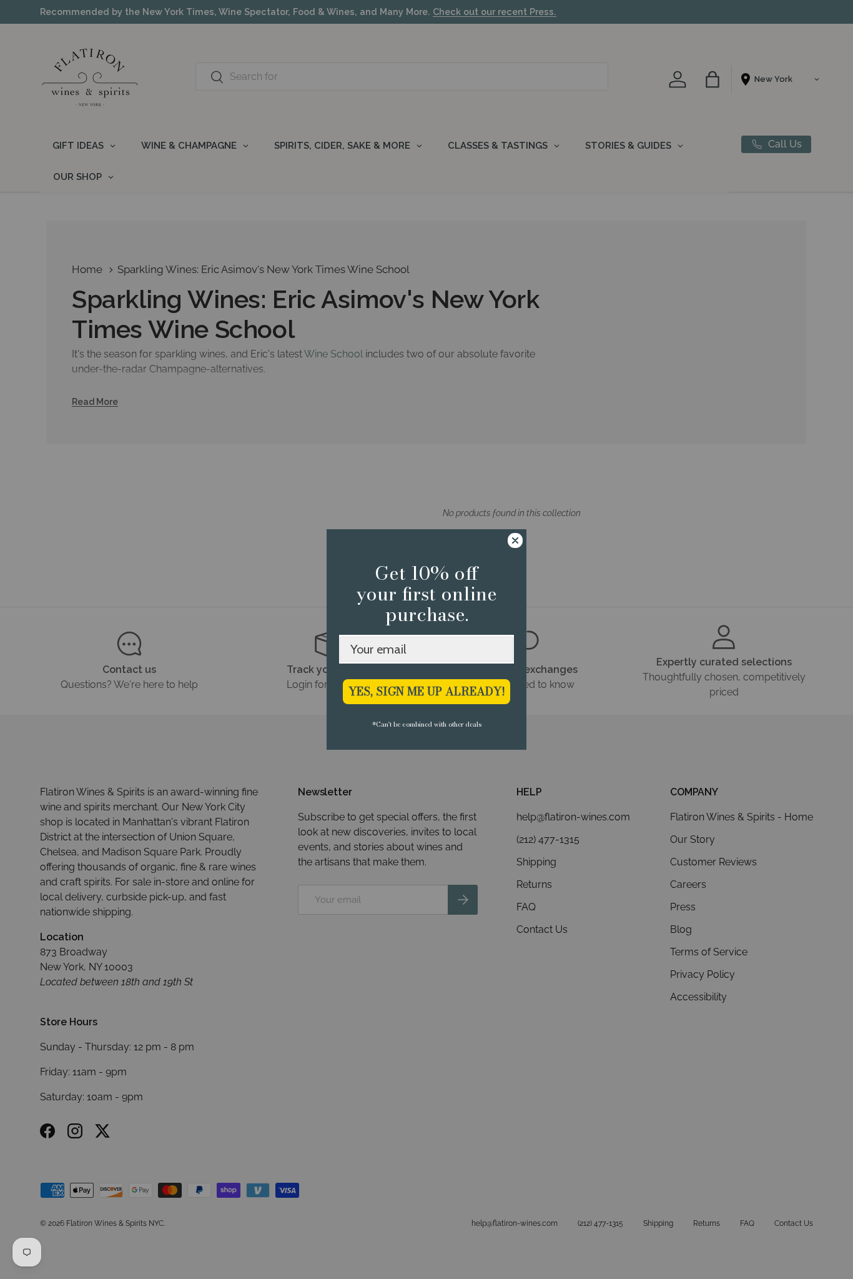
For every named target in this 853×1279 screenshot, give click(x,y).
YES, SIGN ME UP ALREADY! (426, 691)
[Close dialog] (515, 540)
